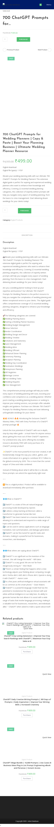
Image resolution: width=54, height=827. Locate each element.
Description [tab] (27, 235)
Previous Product (13, 50)
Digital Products (17, 220)
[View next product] (49, 50)
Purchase (23, 39)
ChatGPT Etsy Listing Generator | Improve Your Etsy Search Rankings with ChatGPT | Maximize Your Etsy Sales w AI (27, 638)
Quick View (46, 674)
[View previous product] (4, 50)
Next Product (42, 50)
